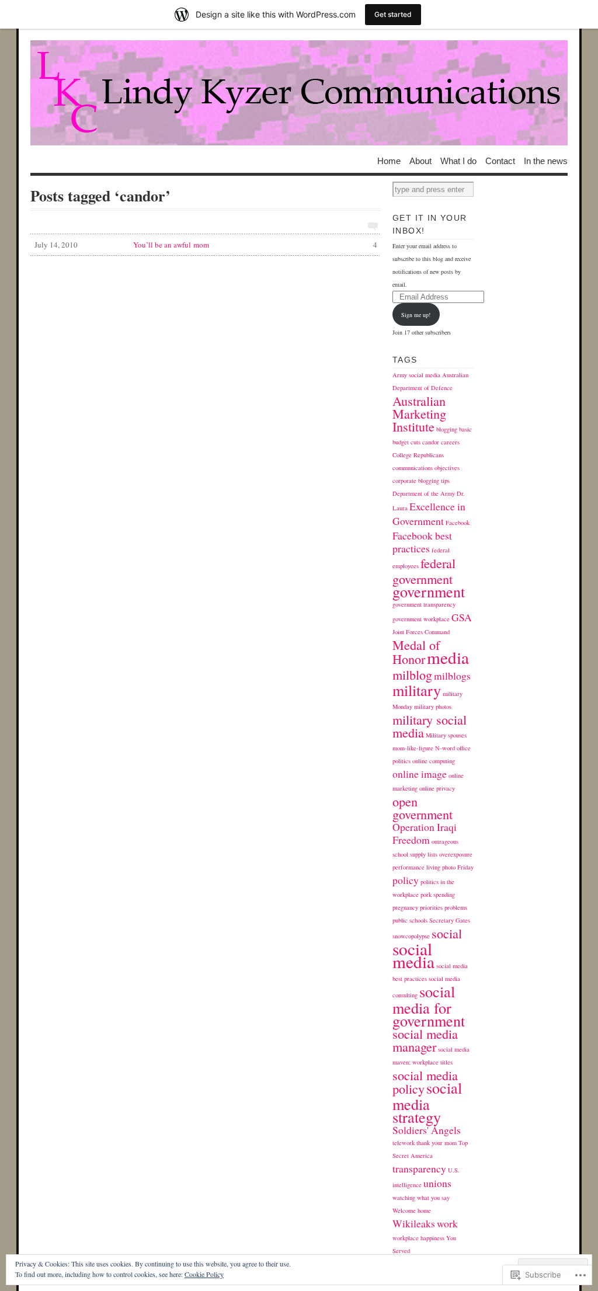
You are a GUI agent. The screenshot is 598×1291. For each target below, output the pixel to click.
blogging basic (454, 429)
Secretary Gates (449, 920)
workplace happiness (418, 1238)
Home (389, 160)
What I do (458, 160)
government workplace (421, 619)
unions (437, 1183)
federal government (424, 570)
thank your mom (436, 1143)
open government (422, 807)
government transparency (424, 604)
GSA (461, 617)
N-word (445, 748)
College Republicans (418, 455)
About (420, 160)
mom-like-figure (412, 748)
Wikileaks (413, 1223)
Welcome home (411, 1210)
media (448, 657)
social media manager (425, 1040)
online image (419, 774)
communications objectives (426, 468)
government (428, 591)
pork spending (437, 894)
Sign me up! (415, 315)
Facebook (458, 523)
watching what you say (421, 1197)
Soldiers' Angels (426, 1130)
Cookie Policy (204, 1274)
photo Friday (458, 867)
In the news (546, 160)
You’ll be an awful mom (205, 244)
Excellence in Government (428, 513)
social (447, 933)
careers (450, 442)
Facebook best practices (422, 541)
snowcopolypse (411, 936)
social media (413, 955)
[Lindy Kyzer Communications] (299, 92)
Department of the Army (423, 493)
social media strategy (427, 1102)
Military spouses (446, 735)
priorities (431, 907)
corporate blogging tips (421, 480)
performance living (416, 867)
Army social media (416, 375)
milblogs (452, 676)
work (447, 1223)
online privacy (437, 788)
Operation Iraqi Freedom (424, 833)
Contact (500, 160)
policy (405, 880)
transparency (419, 1168)
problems (455, 907)
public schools (409, 920)
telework (403, 1143)
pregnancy (405, 907)
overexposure (455, 854)
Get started (393, 14)
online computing (433, 761)
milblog (412, 674)
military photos (432, 706)
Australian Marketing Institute (419, 413)
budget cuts (406, 442)
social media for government (428, 1006)
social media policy (425, 1081)
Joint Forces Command (421, 632)
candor (430, 442)
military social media (429, 726)
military (416, 690)
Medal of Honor (416, 651)
